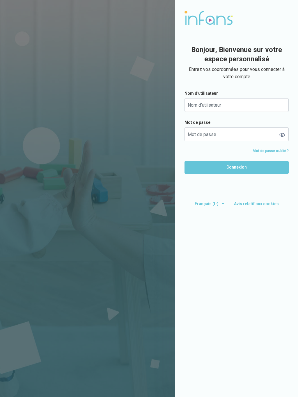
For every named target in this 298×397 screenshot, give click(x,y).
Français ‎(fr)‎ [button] (207, 203)
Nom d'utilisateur (201, 93)
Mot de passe (197, 122)
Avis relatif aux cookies (256, 203)
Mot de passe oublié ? (271, 151)
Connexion (236, 167)
